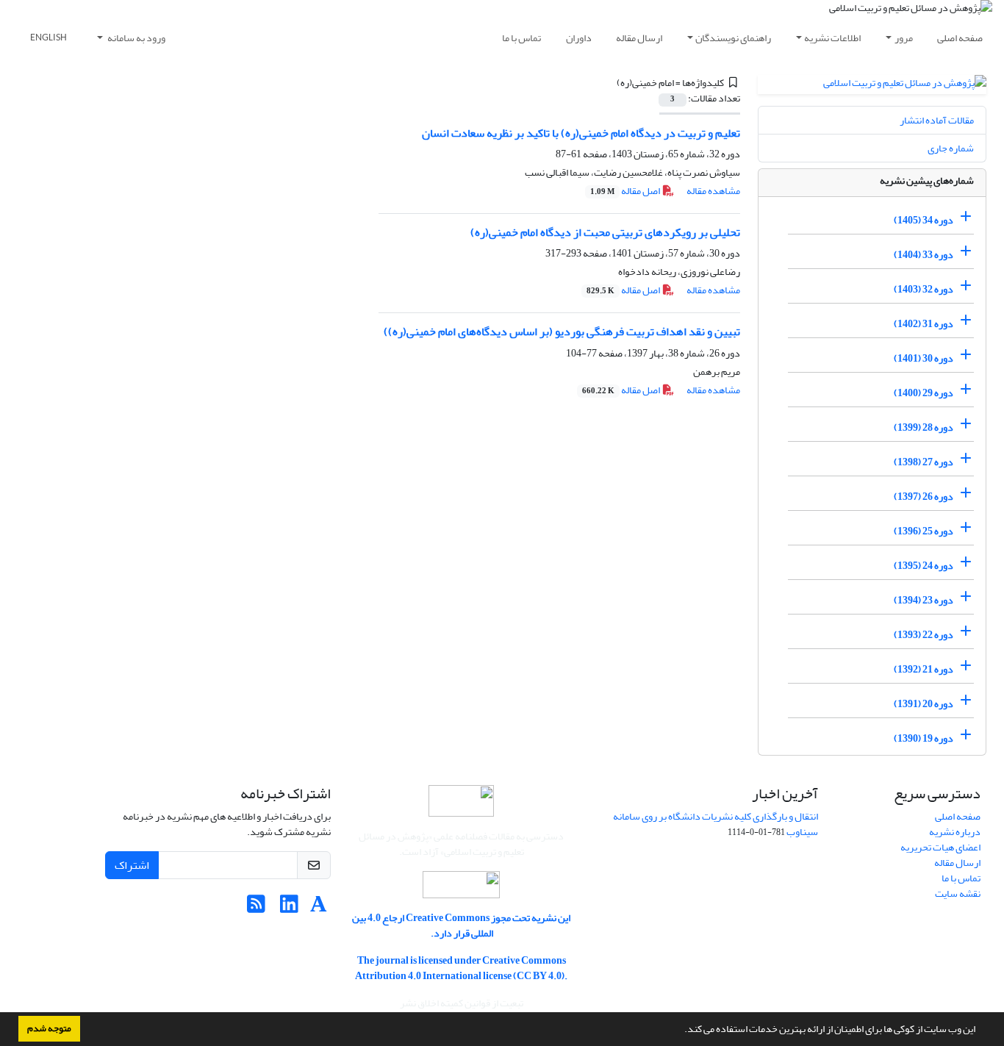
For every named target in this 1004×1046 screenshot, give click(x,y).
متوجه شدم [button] (49, 1028)
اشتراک (132, 865)
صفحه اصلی (960, 38)
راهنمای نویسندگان (733, 38)
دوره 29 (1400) (923, 393)
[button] (680, 1030)
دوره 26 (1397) (923, 496)
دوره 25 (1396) (923, 531)
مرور (903, 38)
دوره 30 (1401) (923, 358)
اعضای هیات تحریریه (940, 847)
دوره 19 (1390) (923, 738)
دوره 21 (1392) (923, 669)
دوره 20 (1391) (923, 704)
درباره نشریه (954, 832)
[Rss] (256, 908)
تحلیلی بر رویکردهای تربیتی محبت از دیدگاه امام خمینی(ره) (605, 232)
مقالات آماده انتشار (937, 120)
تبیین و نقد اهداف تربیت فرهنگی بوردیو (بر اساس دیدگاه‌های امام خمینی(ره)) (562, 331)
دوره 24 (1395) (923, 566)
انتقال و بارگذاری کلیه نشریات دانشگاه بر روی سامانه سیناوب (715, 824)
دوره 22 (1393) (923, 635)
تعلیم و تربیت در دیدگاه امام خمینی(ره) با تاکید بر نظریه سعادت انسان (581, 133)
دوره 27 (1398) (923, 462)
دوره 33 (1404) (923, 255)
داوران (579, 38)
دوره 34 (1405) (923, 220)
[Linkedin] (289, 908)
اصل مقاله (625, 191)
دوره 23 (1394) (923, 600)
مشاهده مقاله (713, 191)
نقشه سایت (957, 893)
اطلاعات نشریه (832, 38)
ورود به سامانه (135, 38)
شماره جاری (951, 148)
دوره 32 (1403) (923, 289)
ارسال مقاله (639, 38)
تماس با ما (521, 38)
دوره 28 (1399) (923, 427)
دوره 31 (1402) (923, 324)
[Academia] (318, 908)
